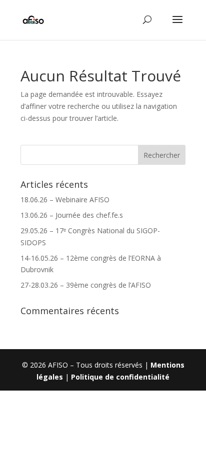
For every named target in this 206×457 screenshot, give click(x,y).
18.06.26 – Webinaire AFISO (65, 199)
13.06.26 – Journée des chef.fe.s (71, 215)
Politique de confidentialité (120, 377)
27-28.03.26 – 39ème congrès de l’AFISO (85, 285)
